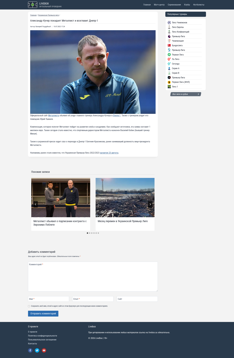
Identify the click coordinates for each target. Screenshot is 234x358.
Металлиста (53, 115)
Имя (31, 299)
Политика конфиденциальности (42, 335)
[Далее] (150, 204)
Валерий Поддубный (43, 26)
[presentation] (60, 197)
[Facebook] (30, 350)
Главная (147, 4)
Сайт (120, 299)
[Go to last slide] (35, 204)
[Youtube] (44, 350)
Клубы (187, 4)
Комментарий (36, 264)
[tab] (87, 233)
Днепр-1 (117, 115)
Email (76, 299)
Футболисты (198, 4)
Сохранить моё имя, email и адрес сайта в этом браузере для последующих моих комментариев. (69, 306)
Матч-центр (159, 4)
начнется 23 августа (109, 152)
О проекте (32, 331)
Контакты (32, 343)
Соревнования (174, 4)
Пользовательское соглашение (42, 339)
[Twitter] (37, 350)
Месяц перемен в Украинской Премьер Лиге (123, 221)
